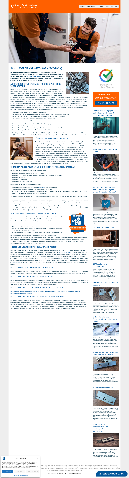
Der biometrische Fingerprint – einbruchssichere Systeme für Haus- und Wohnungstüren (104, 112)
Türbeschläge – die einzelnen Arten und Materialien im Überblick (105, 353)
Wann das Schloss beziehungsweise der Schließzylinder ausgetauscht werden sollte (103, 427)
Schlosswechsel (16, 262)
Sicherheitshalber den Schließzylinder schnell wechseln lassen (105, 319)
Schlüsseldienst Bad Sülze (73, 291)
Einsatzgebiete (77, 473)
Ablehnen (19, 471)
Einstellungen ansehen (32, 471)
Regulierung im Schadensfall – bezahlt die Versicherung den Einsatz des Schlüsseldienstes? (104, 189)
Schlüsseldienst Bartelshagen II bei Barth (21, 293)
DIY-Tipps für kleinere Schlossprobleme (100, 265)
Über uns (101, 6)
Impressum (25, 475)
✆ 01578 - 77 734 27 (106, 103)
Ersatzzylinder (42, 187)
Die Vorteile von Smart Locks (103, 227)
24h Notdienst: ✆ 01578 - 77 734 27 (112, 473)
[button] (38, 458)
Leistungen (109, 6)
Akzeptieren (8, 471)
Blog (116, 6)
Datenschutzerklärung (18, 475)
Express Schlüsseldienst (88, 6)
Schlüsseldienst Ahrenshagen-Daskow (38, 291)
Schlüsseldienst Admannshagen (19, 291)
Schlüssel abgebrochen (33, 76)
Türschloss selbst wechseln (103, 387)
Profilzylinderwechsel (64, 252)
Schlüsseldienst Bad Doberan (57, 291)
